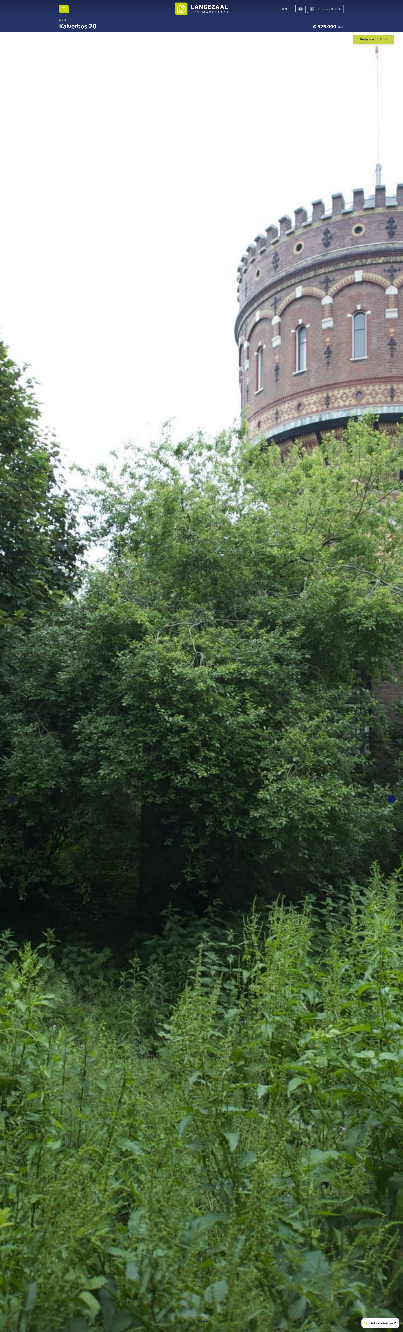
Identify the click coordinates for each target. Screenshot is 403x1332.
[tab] (196, 1321)
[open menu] (64, 9)
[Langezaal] (201, 9)
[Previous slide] (11, 799)
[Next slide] (392, 799)
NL (286, 9)
